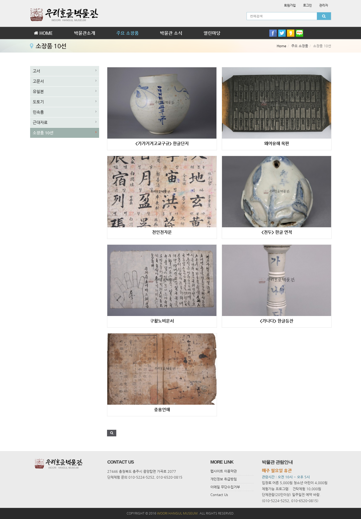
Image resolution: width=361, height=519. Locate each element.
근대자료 (40, 122)
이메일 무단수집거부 (225, 487)
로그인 (307, 5)
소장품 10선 (43, 132)
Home (281, 46)
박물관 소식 (171, 33)
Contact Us (219, 495)
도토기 (38, 102)
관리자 (323, 5)
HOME (45, 33)
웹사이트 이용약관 (223, 471)
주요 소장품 (127, 33)
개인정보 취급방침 (223, 479)
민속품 (38, 112)
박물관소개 (84, 33)
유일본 (38, 91)
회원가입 (290, 5)
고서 (36, 71)
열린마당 (211, 33)
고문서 (38, 81)
